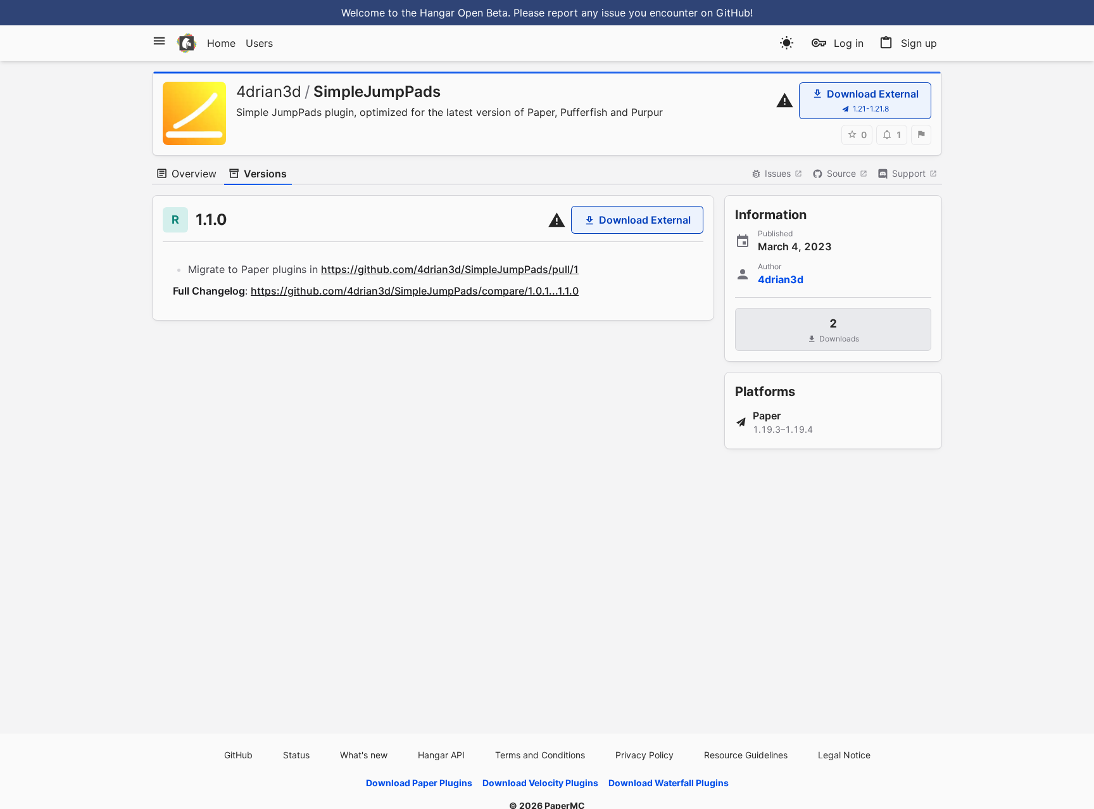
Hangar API (441, 754)
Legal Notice (844, 754)
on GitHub (725, 12)
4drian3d (268, 91)
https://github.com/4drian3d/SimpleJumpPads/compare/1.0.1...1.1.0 (415, 290)
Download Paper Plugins (419, 782)
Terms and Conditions (540, 754)
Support (909, 173)
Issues (778, 173)
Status (296, 754)
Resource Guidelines (746, 754)
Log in (849, 43)
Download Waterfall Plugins (668, 782)
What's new (363, 754)
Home (221, 43)
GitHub (238, 754)
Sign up (919, 43)
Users (259, 43)
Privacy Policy (644, 754)
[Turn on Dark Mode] (786, 42)
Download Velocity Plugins (540, 782)
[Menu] (159, 41)
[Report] (921, 135)
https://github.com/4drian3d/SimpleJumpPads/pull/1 (450, 269)
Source (841, 173)
